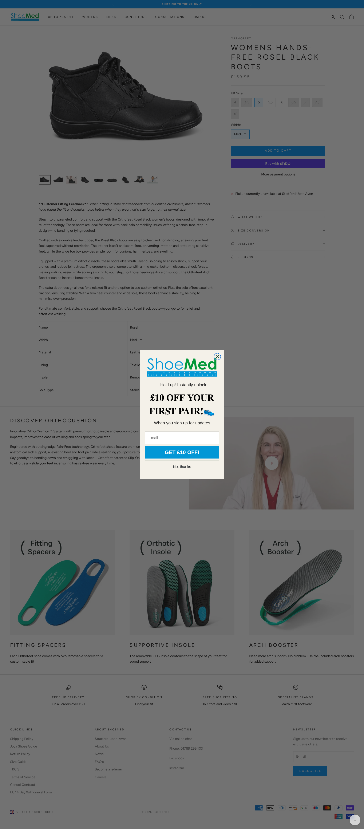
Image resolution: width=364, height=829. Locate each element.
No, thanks (182, 467)
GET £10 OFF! (182, 452)
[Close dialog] (217, 356)
